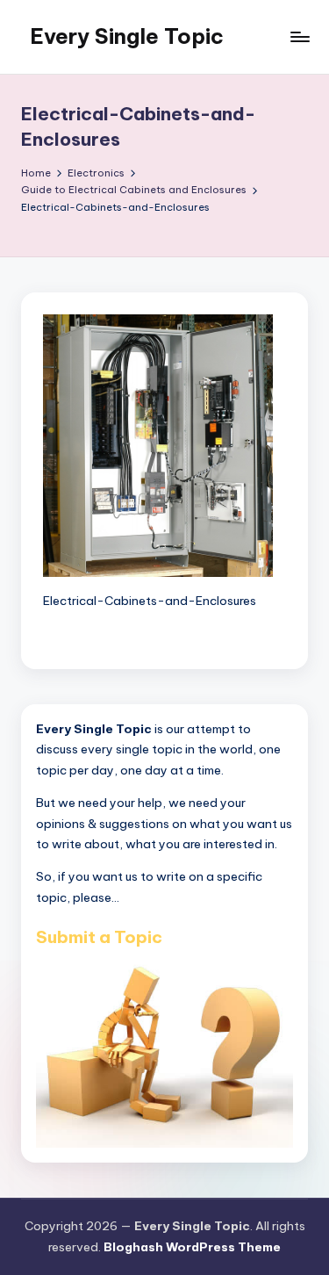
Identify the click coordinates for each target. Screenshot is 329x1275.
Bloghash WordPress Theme (192, 1247)
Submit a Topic (99, 936)
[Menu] (299, 36)
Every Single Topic (127, 36)
